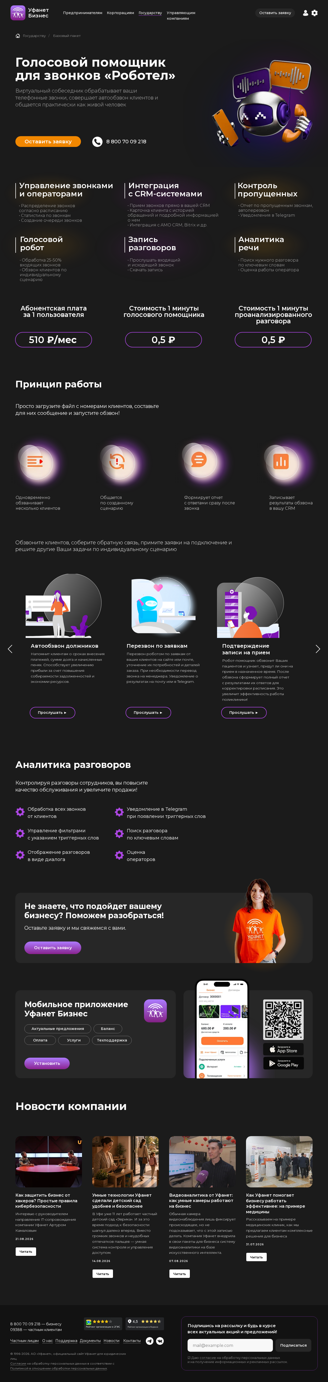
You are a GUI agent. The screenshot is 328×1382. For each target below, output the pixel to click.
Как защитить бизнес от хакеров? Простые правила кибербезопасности (46, 1201)
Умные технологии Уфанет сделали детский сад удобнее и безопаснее (122, 1201)
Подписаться (293, 1345)
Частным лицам (24, 1340)
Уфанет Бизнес (38, 13)
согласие (208, 1358)
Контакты (132, 1340)
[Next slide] (318, 649)
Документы (90, 1340)
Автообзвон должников (64, 646)
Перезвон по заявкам (157, 646)
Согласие (18, 1363)
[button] (305, 13)
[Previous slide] (10, 649)
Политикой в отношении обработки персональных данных (58, 1368)
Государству (150, 13)
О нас (47, 1340)
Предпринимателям (82, 13)
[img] (103, 1323)
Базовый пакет (67, 35)
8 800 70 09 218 (126, 141)
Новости (111, 1340)
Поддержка (66, 1340)
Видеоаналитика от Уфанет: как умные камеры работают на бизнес (201, 1201)
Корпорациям (120, 13)
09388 (16, 1329)
